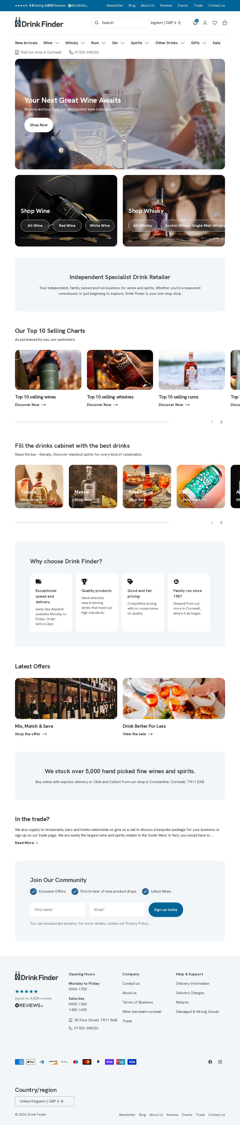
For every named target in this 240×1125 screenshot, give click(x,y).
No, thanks (120, 609)
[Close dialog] (167, 510)
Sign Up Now (120, 579)
